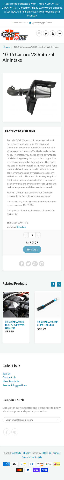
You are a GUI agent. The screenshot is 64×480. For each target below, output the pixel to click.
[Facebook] (6, 431)
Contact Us (9, 377)
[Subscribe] (57, 420)
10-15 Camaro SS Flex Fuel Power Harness (14, 325)
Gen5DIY (16, 452)
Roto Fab (21, 226)
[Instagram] (14, 431)
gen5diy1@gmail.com (42, 22)
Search (6, 373)
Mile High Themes (50, 452)
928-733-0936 (21, 22)
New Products (11, 381)
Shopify (27, 452)
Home (6, 47)
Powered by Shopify (32, 457)
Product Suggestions (15, 385)
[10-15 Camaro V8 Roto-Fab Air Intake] (32, 97)
